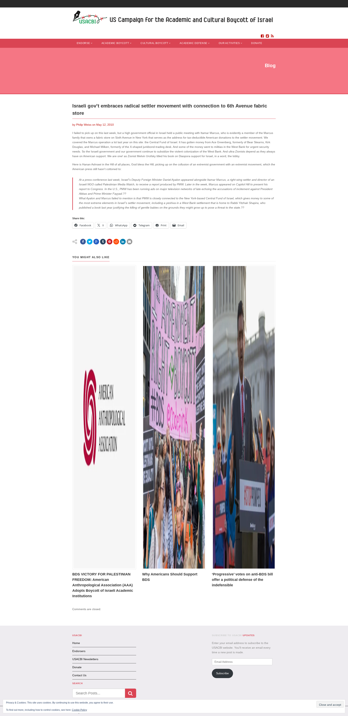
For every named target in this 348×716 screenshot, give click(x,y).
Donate (256, 43)
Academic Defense (193, 43)
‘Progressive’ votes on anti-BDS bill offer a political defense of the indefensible (242, 579)
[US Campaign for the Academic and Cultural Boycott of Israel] (173, 18)
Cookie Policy (79, 710)
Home (76, 643)
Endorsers (78, 651)
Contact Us (79, 675)
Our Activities (229, 43)
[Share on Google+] (96, 241)
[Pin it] (109, 241)
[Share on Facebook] (83, 241)
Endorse (83, 43)
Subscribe (222, 673)
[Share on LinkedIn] (123, 241)
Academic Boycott (115, 43)
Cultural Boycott (154, 43)
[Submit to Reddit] (116, 241)
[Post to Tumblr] (103, 241)
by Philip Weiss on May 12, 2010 (93, 124)
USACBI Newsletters (85, 659)
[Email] (129, 241)
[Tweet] (89, 241)
